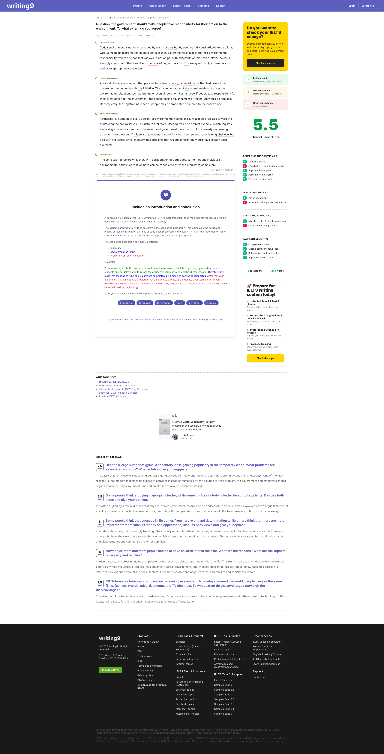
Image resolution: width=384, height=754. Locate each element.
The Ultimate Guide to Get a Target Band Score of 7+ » (156, 319)
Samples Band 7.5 (224, 699)
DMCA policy (144, 680)
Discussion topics (224, 654)
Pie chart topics (185, 704)
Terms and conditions (149, 665)
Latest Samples (223, 680)
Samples (203, 5)
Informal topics (184, 663)
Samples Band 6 (223, 684)
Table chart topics (186, 699)
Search (220, 5)
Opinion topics (222, 649)
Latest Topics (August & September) (189, 648)
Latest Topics (182, 5)
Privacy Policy (145, 670)
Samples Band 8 (223, 704)
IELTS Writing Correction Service (114, 17)
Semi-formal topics (187, 659)
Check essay (157, 5)
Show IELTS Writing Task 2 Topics (118, 392)
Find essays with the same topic (117, 385)
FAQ (139, 651)
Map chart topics (185, 708)
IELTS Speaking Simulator (267, 641)
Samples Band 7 (223, 694)
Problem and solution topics (230, 659)
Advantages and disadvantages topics (226, 665)
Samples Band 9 (223, 713)
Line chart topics (185, 694)
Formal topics (183, 654)
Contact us (259, 677)
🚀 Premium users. (215, 319)
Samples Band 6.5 (224, 689)
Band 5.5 (164, 17)
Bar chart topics (185, 689)
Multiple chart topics (187, 713)
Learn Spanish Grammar (266, 663)
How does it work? (148, 641)
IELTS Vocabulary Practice (267, 659)
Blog (139, 660)
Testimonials (144, 656)
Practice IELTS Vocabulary (114, 396)
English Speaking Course (267, 654)
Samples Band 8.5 (224, 708)
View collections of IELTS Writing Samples (123, 389)
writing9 (20, 6)
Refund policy (145, 675)
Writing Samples (146, 17)
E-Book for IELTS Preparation (262, 648)
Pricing (137, 5)
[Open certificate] (164, 426)
